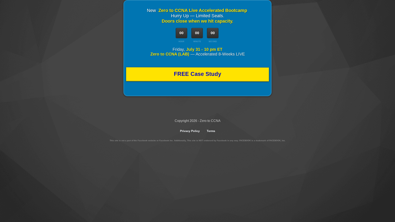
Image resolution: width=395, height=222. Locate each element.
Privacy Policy (190, 131)
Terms (211, 131)
